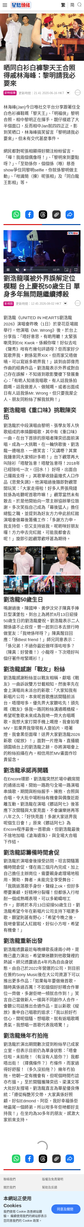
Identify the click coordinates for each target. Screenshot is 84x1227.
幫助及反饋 (49, 1187)
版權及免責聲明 (52, 1179)
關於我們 (10, 1187)
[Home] (21, 5)
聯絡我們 (10, 1179)
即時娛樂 (10, 93)
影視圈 (8, 303)
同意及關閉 (65, 1209)
